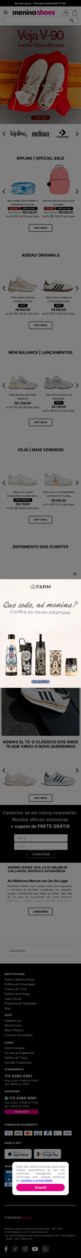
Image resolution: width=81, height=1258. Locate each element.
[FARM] (40, 634)
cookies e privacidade (36, 1180)
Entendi (40, 1187)
